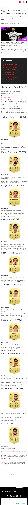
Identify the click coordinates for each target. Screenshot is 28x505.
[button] (23, 2)
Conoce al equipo (19, 492)
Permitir (18, 503)
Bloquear (23, 503)
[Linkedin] (17, 496)
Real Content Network (7, 23)
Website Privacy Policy (7, 491)
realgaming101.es (4, 462)
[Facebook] (7, 496)
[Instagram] (10, 496)
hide (13, 61)
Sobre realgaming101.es (8, 492)
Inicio (15, 491)
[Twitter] (14, 496)
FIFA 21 (3, 8)
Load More (14, 474)
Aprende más (11, 464)
